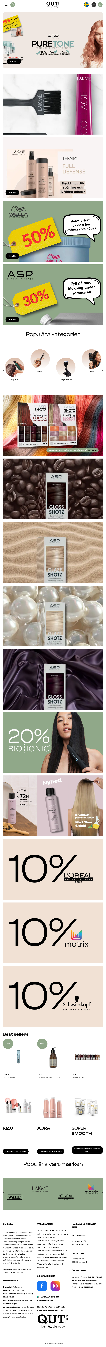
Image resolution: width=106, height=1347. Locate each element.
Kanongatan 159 (83, 1241)
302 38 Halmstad (79, 1262)
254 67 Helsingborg (80, 1244)
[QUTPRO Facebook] (42, 1290)
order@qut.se (28, 1307)
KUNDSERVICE (10, 1280)
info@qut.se (16, 1287)
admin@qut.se (25, 1300)
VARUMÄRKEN (45, 1224)
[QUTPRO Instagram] (55, 1290)
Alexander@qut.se (18, 1317)
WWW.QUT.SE (55, 1310)
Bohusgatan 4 (78, 1259)
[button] (4, 370)
